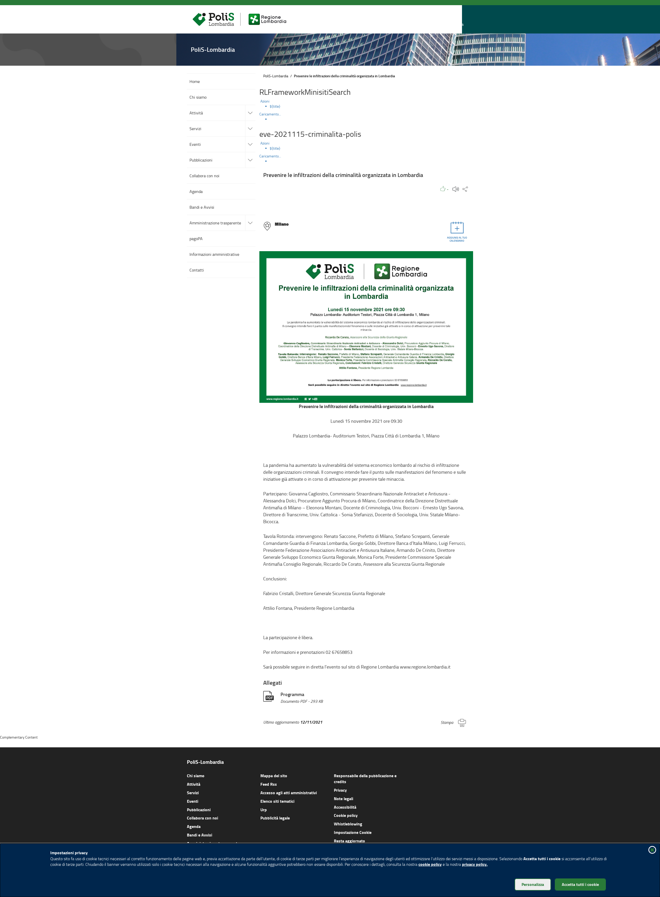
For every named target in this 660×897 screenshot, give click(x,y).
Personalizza (533, 884)
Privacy (340, 790)
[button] (459, 19)
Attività (193, 784)
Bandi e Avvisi (199, 835)
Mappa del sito (273, 775)
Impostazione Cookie (353, 832)
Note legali (343, 798)
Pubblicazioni (199, 810)
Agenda (194, 826)
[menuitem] (371, 106)
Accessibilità (345, 807)
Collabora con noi (202, 818)
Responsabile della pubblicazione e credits (365, 778)
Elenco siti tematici (277, 801)
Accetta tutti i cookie (580, 884)
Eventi (192, 801)
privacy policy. (475, 864)
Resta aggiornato (349, 841)
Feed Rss (268, 784)
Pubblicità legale (275, 818)
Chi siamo (195, 775)
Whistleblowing (348, 824)
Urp (263, 810)
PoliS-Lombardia (275, 75)
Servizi (193, 793)
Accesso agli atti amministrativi (288, 793)
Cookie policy (346, 815)
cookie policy (430, 864)
